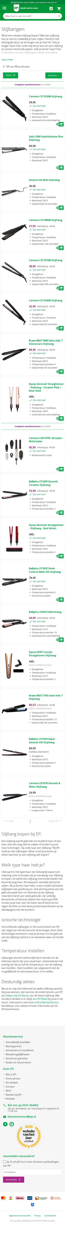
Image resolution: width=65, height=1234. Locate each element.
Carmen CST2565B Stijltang (45, 300)
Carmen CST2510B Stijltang (45, 260)
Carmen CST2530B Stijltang (45, 96)
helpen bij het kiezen (17, 995)
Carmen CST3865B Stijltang (45, 220)
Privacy (37, 1215)
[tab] (32, 75)
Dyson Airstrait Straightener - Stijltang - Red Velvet (46, 526)
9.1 (56, 2)
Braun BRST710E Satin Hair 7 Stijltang (46, 697)
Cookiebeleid (50, 1215)
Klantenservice (13, 1036)
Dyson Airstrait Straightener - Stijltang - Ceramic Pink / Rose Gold (46, 387)
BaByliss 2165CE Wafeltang (45, 612)
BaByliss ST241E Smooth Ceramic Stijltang (43, 483)
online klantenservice (46, 1002)
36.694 (13, 2)
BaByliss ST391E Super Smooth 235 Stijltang (42, 740)
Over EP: (8, 1069)
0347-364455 (30, 1105)
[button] (10, 75)
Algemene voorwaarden (20, 1215)
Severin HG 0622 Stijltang (44, 180)
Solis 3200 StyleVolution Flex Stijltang (46, 138)
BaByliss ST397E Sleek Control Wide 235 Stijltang (45, 570)
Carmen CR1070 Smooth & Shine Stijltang (44, 785)
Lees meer (7, 59)
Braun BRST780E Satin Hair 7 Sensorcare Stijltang (46, 342)
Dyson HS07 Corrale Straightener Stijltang (42, 653)
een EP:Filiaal (40, 999)
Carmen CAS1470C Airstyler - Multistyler (46, 439)
